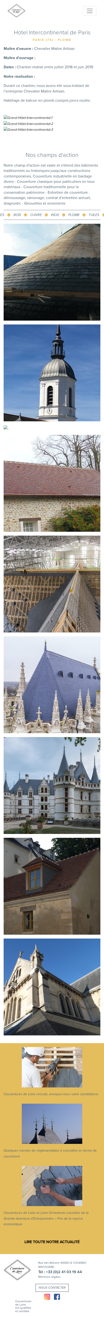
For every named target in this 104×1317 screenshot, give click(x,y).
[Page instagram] (47, 1297)
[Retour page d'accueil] (17, 1270)
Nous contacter (52, 1288)
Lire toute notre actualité (52, 1242)
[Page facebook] (57, 1297)
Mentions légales (49, 1276)
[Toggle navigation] (90, 11)
